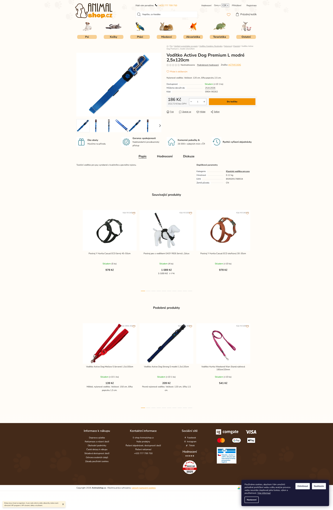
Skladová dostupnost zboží (96, 453)
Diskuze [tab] (188, 156)
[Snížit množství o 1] (191, 101)
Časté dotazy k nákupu (96, 449)
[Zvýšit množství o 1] (204, 101)
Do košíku (232, 101)
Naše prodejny (143, 441)
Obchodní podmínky (97, 445)
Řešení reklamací (143, 449)
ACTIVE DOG (234, 64)
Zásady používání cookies (97, 461)
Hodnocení (190, 452)
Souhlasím (319, 486)
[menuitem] (87, 37)
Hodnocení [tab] (165, 156)
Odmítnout (302, 486)
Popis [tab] (143, 156)
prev (78, 250)
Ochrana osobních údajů (97, 457)
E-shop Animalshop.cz (143, 437)
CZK (224, 5)
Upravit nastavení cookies (144, 487)
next (255, 250)
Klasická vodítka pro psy (238, 171)
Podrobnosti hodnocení (208, 65)
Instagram (191, 441)
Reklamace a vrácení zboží (97, 441)
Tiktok (192, 445)
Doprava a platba (97, 437)
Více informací (264, 493)
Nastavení (251, 499)
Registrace (252, 5)
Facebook (191, 437)
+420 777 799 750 (168, 5)
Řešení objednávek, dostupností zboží (143, 445)
